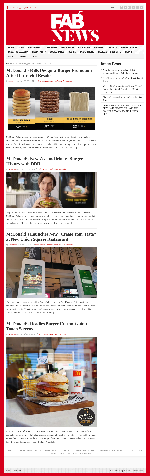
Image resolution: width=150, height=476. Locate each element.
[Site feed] (142, 7)
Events (113, 47)
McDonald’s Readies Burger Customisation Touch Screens (46, 326)
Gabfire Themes (138, 470)
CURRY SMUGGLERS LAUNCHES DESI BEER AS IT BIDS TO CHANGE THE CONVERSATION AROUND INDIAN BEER (122, 109)
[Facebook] (121, 7)
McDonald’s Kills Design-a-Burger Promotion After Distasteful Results (49, 73)
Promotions (87, 51)
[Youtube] (134, 7)
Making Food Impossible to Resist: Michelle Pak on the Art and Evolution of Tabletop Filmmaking (123, 89)
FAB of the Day (129, 47)
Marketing (51, 47)
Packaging (84, 47)
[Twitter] (125, 7)
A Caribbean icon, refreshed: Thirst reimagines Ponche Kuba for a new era (120, 71)
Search (112, 7)
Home (9, 63)
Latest (42, 81)
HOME (11, 47)
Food (21, 47)
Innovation (67, 47)
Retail (128, 51)
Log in (111, 470)
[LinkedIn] (129, 7)
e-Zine (35, 56)
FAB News (17, 470)
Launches (49, 81)
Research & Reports (109, 51)
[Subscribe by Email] (138, 7)
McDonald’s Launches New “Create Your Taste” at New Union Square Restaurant (51, 236)
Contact (23, 56)
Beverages (34, 47)
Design (72, 51)
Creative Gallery (18, 51)
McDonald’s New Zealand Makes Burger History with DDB (44, 161)
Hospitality (39, 51)
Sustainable (57, 51)
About (11, 56)
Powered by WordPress (123, 470)
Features (99, 47)
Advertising (43, 169)
